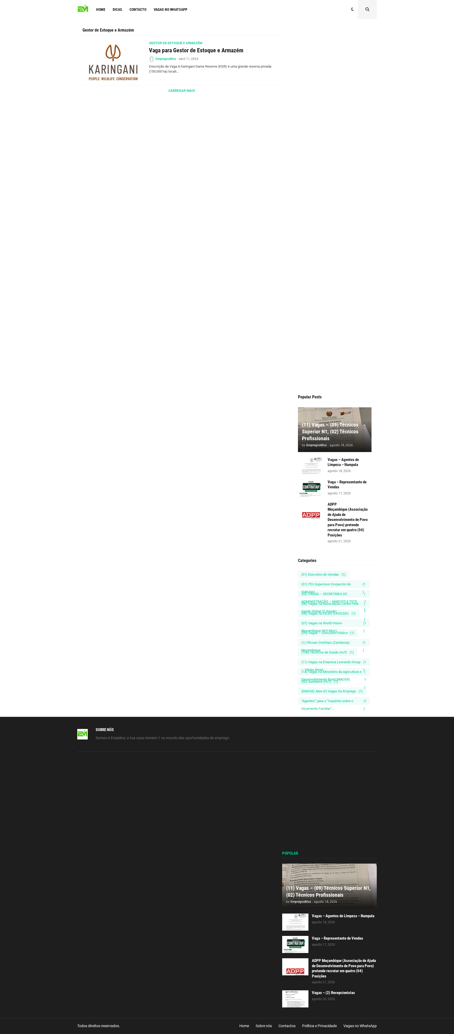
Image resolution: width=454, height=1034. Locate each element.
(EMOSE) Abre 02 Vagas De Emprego (332, 691)
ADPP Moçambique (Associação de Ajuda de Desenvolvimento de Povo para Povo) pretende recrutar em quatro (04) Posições (348, 520)
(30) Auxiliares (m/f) (319, 681)
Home (244, 1026)
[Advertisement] (335, 127)
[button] (352, 9)
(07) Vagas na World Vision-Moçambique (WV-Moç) (333, 624)
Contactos (287, 1026)
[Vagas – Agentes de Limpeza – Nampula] (311, 465)
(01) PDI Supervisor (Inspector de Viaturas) (333, 585)
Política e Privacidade (319, 1026)
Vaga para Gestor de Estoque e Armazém (196, 50)
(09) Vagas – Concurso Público (327, 633)
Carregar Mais (181, 91)
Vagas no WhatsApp (360, 1026)
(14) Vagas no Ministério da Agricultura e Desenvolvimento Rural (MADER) (333, 673)
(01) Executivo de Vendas (323, 574)
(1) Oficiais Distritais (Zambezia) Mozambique (333, 643)
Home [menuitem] (100, 9)
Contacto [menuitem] (138, 9)
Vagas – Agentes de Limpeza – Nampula (343, 462)
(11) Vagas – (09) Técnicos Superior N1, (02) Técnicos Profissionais (330, 432)
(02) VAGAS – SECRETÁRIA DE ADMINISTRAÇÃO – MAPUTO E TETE (333, 595)
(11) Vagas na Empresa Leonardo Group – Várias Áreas (333, 663)
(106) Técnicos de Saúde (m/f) (327, 652)
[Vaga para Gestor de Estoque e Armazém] (113, 60)
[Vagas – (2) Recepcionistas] (295, 998)
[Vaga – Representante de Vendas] (311, 488)
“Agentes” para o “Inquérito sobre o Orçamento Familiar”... (334, 702)
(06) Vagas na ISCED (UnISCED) (328, 613)
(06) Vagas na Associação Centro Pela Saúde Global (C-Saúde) (333, 604)
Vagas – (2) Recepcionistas (333, 992)
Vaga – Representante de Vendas (347, 485)
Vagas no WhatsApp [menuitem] (170, 9)
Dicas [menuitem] (117, 9)
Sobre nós (264, 1026)
